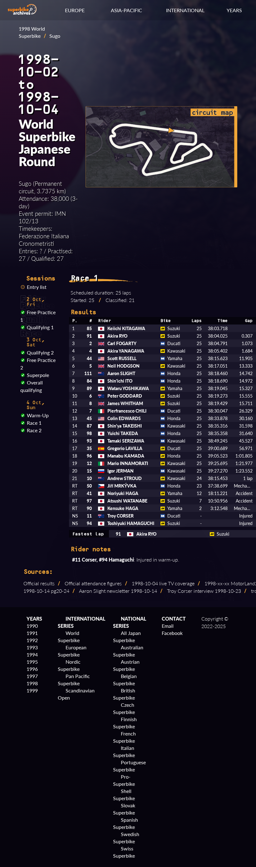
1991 (32, 633)
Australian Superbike (128, 651)
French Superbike (124, 737)
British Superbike (124, 694)
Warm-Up (38, 415)
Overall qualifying (31, 386)
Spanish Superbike (125, 823)
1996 (32, 668)
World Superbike (69, 636)
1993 (32, 647)
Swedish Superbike (126, 837)
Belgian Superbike (125, 679)
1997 (32, 676)
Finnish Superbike (125, 723)
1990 (32, 625)
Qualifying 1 (40, 327)
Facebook (172, 633)
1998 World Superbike (32, 32)
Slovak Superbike (124, 809)
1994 (32, 654)
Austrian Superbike (126, 665)
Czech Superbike (124, 708)
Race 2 (34, 430)
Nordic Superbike (69, 665)
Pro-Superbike (124, 780)
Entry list (37, 286)
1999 (32, 690)
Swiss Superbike (124, 852)
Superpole (38, 375)
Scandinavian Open (76, 694)
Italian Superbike (124, 751)
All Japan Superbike (127, 636)
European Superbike (72, 651)
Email (168, 625)
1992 (32, 640)
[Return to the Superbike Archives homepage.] (22, 12)
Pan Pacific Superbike (74, 679)
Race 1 (34, 422)
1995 (32, 661)
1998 (32, 683)
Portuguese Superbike (129, 766)
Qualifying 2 (40, 352)
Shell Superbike (124, 794)
